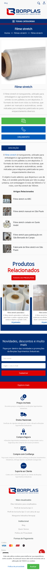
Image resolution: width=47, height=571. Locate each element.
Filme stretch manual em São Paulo (28, 211)
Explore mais (23, 385)
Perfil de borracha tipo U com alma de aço (23, 512)
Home (7, 33)
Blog (5, 3)
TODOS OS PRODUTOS (23, 277)
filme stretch (10, 155)
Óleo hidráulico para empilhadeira (23, 504)
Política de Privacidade (23, 533)
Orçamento (15, 322)
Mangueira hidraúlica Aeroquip (23, 516)
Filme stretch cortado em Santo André (26, 223)
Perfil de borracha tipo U (23, 508)
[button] (23, 21)
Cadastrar (23, 373)
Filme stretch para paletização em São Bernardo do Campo (27, 236)
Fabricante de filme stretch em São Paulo (28, 248)
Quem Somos (23, 529)
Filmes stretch (20, 33)
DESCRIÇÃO (13, 148)
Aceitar (33, 566)
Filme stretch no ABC (22, 199)
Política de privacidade (16, 566)
